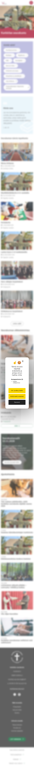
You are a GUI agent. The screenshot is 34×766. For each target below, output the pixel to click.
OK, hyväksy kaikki (17, 390)
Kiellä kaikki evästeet (17, 396)
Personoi (17, 402)
